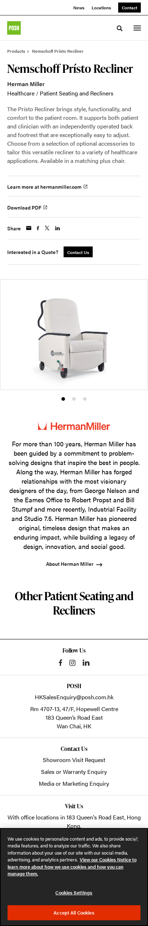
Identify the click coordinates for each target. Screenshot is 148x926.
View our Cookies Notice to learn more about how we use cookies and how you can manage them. (72, 866)
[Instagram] (72, 663)
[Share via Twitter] (47, 228)
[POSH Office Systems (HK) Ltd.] (14, 28)
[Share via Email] (28, 228)
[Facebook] (60, 662)
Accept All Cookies (74, 912)
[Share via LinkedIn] (57, 228)
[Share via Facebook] (38, 228)
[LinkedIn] (86, 662)
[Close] (136, 839)
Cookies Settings (73, 892)
